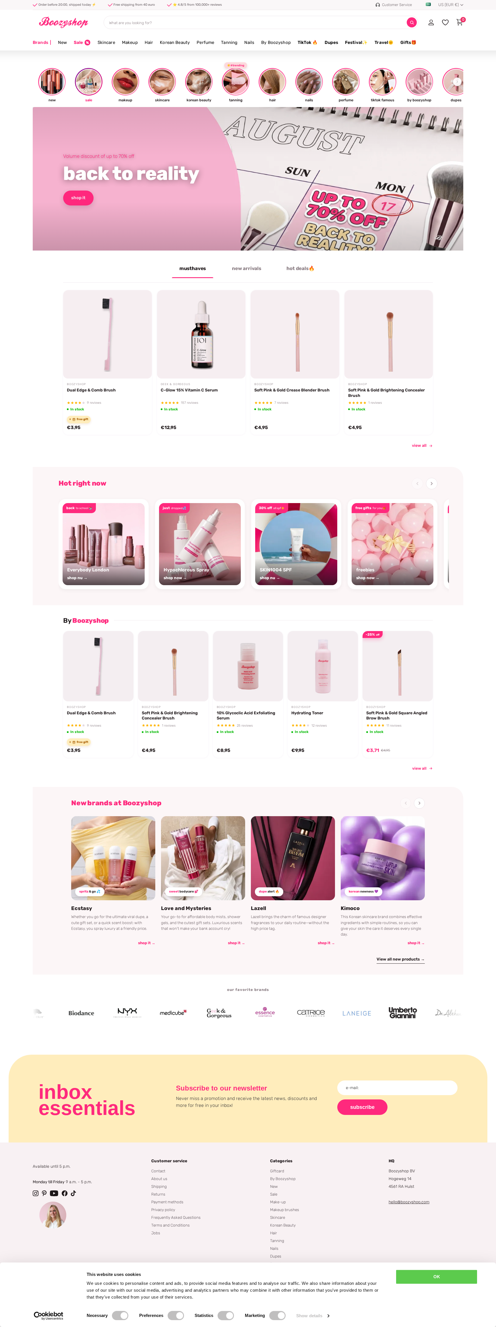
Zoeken (412, 23)
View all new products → (401, 959)
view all (419, 445)
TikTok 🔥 (308, 42)
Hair (149, 42)
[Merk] (49, 1013)
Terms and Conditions (170, 1225)
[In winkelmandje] (140, 365)
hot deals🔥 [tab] (300, 268)
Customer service (169, 1161)
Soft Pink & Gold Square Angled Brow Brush (396, 716)
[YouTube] (54, 1193)
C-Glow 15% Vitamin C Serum (189, 390)
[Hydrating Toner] (323, 666)
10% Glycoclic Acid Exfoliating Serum (246, 716)
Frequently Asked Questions (176, 1217)
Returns (158, 1194)
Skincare (106, 42)
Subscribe (362, 1107)
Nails (249, 42)
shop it (78, 197)
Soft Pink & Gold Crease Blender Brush (292, 390)
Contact (158, 1171)
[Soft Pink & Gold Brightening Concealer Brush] (388, 334)
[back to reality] (248, 179)
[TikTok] (73, 1193)
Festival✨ (356, 42)
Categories (281, 1161)
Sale (273, 1194)
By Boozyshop (276, 42)
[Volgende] (431, 483)
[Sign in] (431, 22)
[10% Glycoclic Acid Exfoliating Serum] (248, 666)
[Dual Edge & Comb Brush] (107, 334)
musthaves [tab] (192, 268)
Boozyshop (76, 384)
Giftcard (277, 1171)
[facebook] (64, 1193)
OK (436, 1276)
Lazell (258, 908)
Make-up (278, 1202)
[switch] (176, 1315)
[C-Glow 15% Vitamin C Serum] (201, 334)
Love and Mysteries (186, 908)
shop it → (146, 943)
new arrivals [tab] (246, 268)
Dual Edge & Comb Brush (91, 390)
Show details (309, 1315)
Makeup (130, 42)
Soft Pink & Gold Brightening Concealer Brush (386, 393)
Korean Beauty (175, 42)
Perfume (205, 42)
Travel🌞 (384, 42)
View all (419, 768)
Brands (42, 42)
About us (159, 1178)
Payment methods (167, 1202)
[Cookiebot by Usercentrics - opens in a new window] (49, 1316)
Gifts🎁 (408, 42)
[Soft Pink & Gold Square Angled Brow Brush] (398, 666)
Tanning (229, 42)
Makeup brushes (284, 1209)
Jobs (155, 1233)
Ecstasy (81, 908)
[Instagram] (35, 1193)
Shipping (159, 1186)
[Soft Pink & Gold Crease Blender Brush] (295, 334)
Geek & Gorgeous (175, 384)
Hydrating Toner (307, 713)
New (62, 42)
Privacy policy (163, 1209)
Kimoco (350, 908)
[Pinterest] (44, 1193)
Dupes (331, 42)
